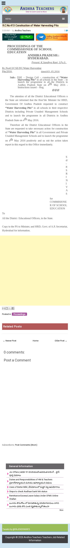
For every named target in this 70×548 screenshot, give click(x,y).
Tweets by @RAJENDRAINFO (16, 529)
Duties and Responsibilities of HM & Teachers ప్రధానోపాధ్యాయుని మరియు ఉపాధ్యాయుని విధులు (30, 481)
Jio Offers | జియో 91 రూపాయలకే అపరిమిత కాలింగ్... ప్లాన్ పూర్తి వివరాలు (34, 474)
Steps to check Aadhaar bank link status (28, 491)
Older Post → (61, 340)
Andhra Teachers (23, 30)
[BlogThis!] (6, 308)
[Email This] (3, 308)
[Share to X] (9, 308)
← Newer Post (9, 340)
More (61, 510)
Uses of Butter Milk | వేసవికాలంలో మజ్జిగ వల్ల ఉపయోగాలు (34, 487)
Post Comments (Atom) (26, 445)
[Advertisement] (35, 271)
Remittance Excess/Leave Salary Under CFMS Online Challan (33, 497)
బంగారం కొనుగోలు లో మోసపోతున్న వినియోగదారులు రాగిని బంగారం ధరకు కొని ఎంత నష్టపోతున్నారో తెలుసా (34, 505)
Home (35, 340)
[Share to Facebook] (12, 308)
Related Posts (12, 326)
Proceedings (19, 314)
